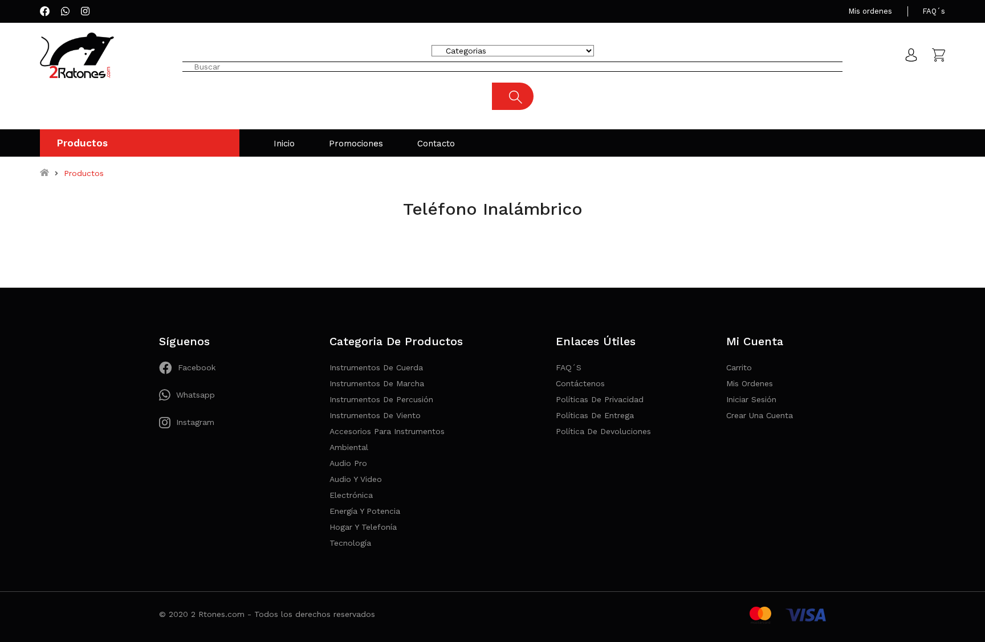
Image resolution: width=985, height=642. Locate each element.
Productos (82, 143)
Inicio (284, 143)
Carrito (739, 367)
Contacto (436, 143)
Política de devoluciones (603, 431)
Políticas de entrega (595, 415)
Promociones (356, 143)
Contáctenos (580, 383)
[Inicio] (44, 173)
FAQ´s (933, 11)
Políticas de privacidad (600, 399)
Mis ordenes (870, 11)
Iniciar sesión (751, 399)
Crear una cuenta (759, 415)
